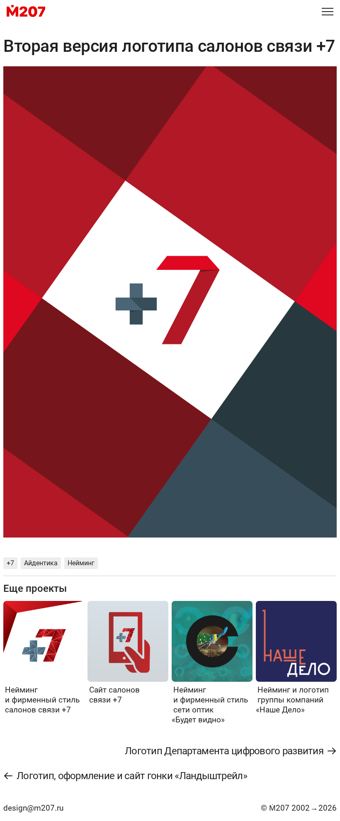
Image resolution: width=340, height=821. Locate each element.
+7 (10, 563)
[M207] (26, 11)
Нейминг (81, 563)
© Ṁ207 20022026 (299, 808)
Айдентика (41, 563)
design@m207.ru (33, 808)
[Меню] (327, 11)
